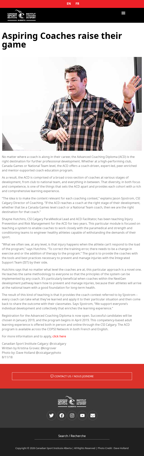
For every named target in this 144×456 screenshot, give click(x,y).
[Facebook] (61, 415)
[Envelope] (92, 415)
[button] (123, 13)
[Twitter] (51, 415)
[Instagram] (72, 415)
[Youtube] (82, 415)
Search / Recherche (72, 436)
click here (59, 336)
